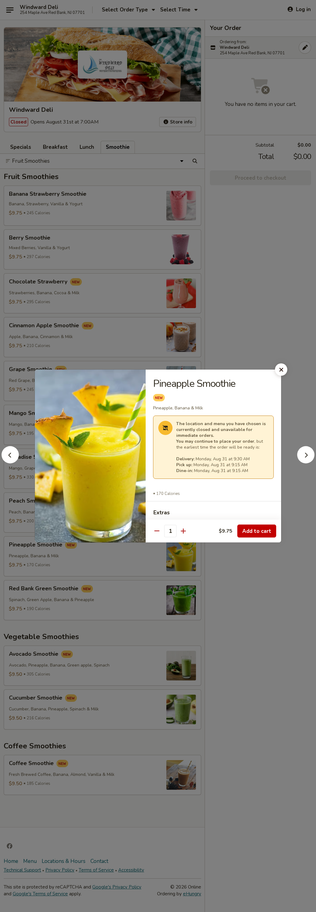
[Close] (281, 369)
